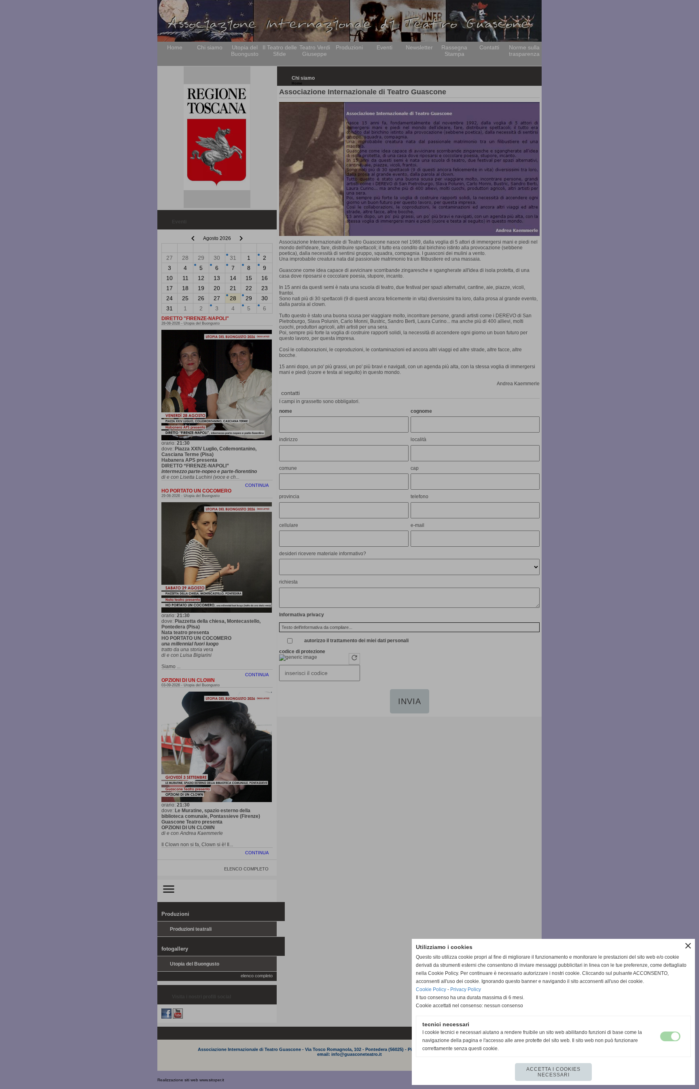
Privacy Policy (465, 989)
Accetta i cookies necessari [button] (553, 1072)
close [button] (688, 946)
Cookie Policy (431, 989)
